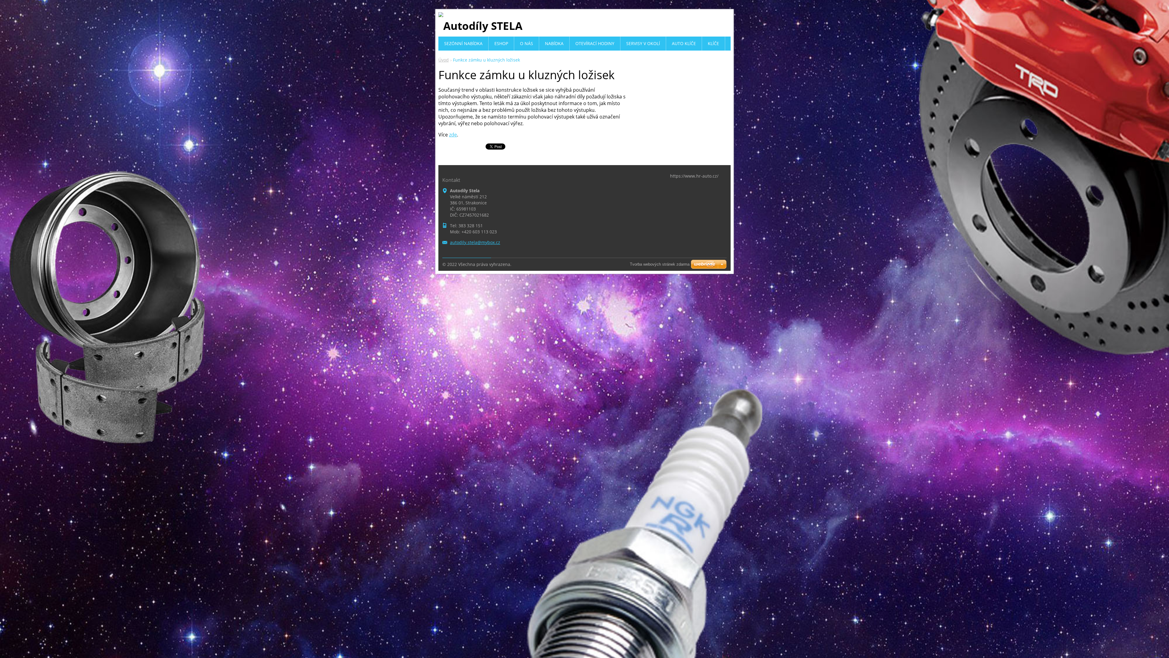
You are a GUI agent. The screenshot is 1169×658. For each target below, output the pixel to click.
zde (453, 134)
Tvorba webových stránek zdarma (660, 264)
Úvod (443, 60)
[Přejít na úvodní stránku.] (480, 26)
